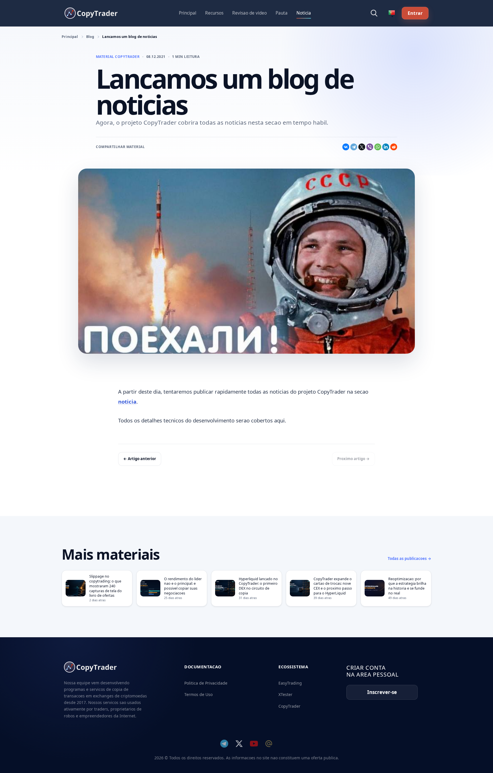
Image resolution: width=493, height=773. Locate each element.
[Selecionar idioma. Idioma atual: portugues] (391, 13)
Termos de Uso (198, 694)
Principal (187, 13)
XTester (285, 694)
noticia (127, 401)
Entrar (415, 13)
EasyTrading (290, 683)
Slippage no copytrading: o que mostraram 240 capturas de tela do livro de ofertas (105, 586)
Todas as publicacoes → (409, 558)
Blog (90, 36)
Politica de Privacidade (205, 683)
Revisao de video (249, 13)
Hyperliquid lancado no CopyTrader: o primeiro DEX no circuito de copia (258, 586)
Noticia (303, 13)
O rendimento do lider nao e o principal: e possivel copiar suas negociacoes (183, 586)
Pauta (282, 13)
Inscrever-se (382, 692)
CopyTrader (289, 706)
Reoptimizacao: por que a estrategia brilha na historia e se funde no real (407, 586)
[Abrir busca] (374, 13)
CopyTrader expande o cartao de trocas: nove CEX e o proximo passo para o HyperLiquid (333, 586)
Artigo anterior (139, 458)
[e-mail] (269, 744)
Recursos (214, 13)
